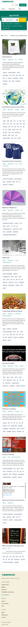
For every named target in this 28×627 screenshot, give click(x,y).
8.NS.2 (4, 226)
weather (17, 285)
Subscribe (22, 5)
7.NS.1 (12, 377)
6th (18, 127)
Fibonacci (5, 426)
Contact (4, 617)
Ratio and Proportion (7, 262)
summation (5, 75)
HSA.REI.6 (11, 184)
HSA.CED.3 (5, 184)
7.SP (14, 124)
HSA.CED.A (5, 81)
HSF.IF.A (14, 431)
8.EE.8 (13, 182)
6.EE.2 (16, 276)
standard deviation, (6, 26)
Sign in (16, 5)
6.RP (11, 121)
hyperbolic (14, 329)
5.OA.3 (16, 282)
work (14, 332)
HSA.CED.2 (10, 337)
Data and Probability (7, 274)
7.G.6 (10, 75)
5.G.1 (4, 334)
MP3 (17, 75)
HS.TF (12, 135)
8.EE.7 (8, 279)
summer (20, 477)
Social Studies (10, 59)
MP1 (18, 124)
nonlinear (9, 329)
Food (16, 163)
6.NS (4, 556)
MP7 (20, 75)
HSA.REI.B (19, 431)
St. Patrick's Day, (6, 28)
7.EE (8, 124)
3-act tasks (20, 59)
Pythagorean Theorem (8, 223)
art (23, 431)
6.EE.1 (12, 276)
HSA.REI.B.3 (15, 78)
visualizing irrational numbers (9, 235)
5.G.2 (7, 334)
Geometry (17, 109)
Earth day (5, 127)
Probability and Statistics (8, 592)
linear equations (18, 179)
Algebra (4, 59)
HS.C (16, 135)
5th (6, 129)
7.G (17, 121)
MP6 (9, 135)
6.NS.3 (4, 124)
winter (4, 288)
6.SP (11, 124)
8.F (12, 127)
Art (15, 59)
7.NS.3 (4, 471)
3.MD (8, 121)
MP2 (14, 75)
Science (22, 109)
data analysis (21, 474)
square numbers (12, 72)
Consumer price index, (17, 26)
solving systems (18, 520)
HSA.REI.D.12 (17, 559)
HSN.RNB (9, 431)
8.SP (15, 127)
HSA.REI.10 (21, 337)
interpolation (11, 285)
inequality (14, 477)
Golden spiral (12, 428)
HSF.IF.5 (4, 340)
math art (17, 223)
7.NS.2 (16, 377)
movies (4, 523)
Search (22, 20)
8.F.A (10, 81)
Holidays (21, 366)
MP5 (10, 132)
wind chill (5, 285)
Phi (9, 426)
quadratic (5, 84)
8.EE (9, 127)
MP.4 (17, 556)
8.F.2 (15, 471)
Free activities (5, 603)
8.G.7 (21, 223)
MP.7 (14, 334)
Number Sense (10, 109)
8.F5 (18, 332)
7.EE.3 (20, 276)
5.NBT (4, 121)
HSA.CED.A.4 (5, 386)
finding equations (7, 477)
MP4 (12, 138)
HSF (20, 129)
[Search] (13, 5)
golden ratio (14, 426)
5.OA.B (18, 428)
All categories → (6, 595)
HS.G (15, 138)
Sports (20, 163)
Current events (18, 313)
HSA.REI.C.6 (17, 132)
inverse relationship (7, 332)
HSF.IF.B (21, 78)
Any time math (5, 165)
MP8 (13, 81)
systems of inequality (8, 562)
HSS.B (19, 138)
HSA (17, 129)
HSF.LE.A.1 (5, 282)
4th (22, 423)
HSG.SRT (5, 135)
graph (4, 329)
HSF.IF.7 (9, 340)
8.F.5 (14, 468)
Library (3, 9)
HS (6, 78)
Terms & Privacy (5, 624)
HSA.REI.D (14, 474)
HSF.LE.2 (10, 78)
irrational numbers (7, 229)
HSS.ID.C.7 (5, 132)
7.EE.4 (4, 279)
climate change (6, 138)
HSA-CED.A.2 (9, 380)
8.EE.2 (4, 232)
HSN (13, 132)
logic (4, 182)
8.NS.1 (8, 226)
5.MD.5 (9, 129)
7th (23, 75)
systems (23, 559)
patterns (5, 72)
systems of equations (8, 179)
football (18, 386)
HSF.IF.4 (15, 337)
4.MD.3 (13, 129)
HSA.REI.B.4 (15, 232)
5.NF (20, 121)
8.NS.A (4, 431)
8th (3, 78)
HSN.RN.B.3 (9, 232)
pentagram (5, 428)
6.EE (24, 121)
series (18, 72)
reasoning (8, 182)
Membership (12, 9)
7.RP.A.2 (22, 428)
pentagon (20, 426)
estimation (17, 81)
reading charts (6, 276)
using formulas (15, 383)
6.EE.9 (21, 332)
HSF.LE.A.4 (11, 282)
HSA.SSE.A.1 (8, 383)
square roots (16, 229)
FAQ (20, 9)
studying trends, (9, 24)
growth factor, (17, 24)
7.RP (15, 121)
